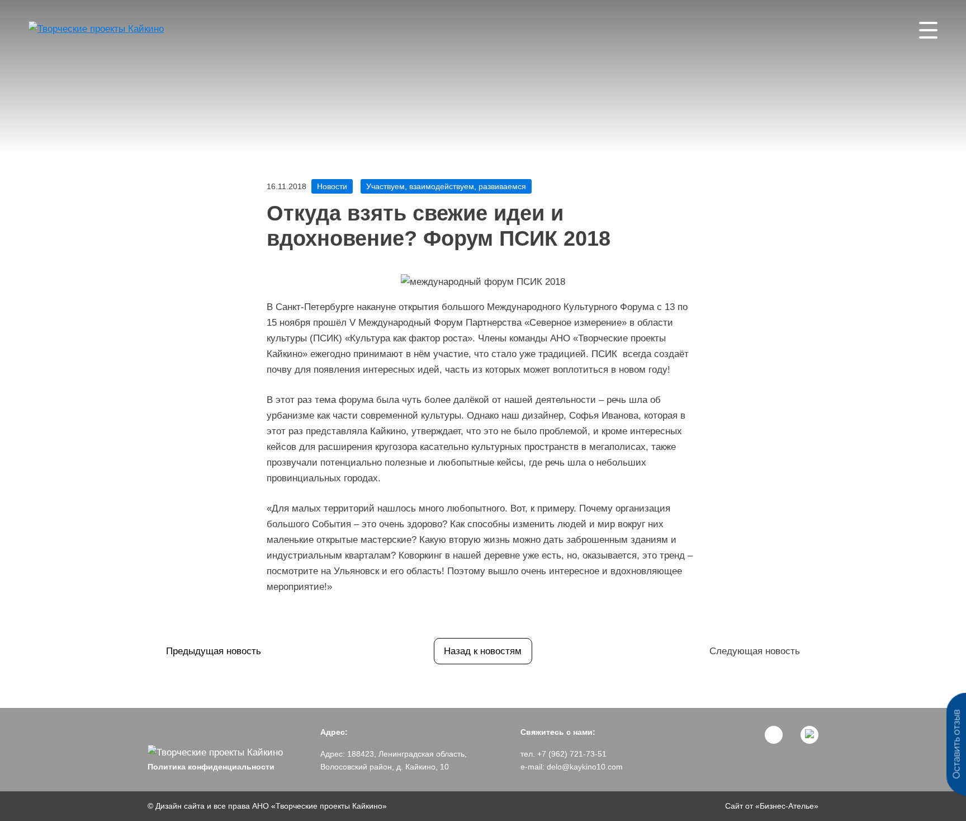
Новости (332, 186)
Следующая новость (754, 651)
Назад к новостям (483, 651)
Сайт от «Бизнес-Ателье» (771, 805)
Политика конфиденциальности (211, 766)
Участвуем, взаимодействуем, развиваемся (446, 186)
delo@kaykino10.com (585, 766)
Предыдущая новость (213, 651)
